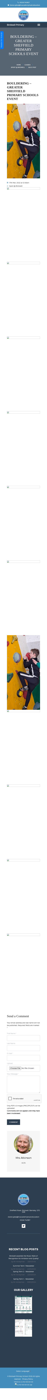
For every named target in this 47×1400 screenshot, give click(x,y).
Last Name (11, 1043)
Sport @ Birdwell (18, 67)
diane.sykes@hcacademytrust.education (25, 5)
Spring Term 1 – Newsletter (23, 1279)
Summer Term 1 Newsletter (23, 1266)
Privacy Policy (27, 1379)
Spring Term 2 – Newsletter (23, 1271)
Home (19, 65)
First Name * (11, 1033)
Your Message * (13, 1074)
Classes (27, 65)
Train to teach (1, 40)
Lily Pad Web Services (27, 1382)
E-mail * (10, 1053)
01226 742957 (24, 2)
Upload (10, 1063)
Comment (13, 1122)
